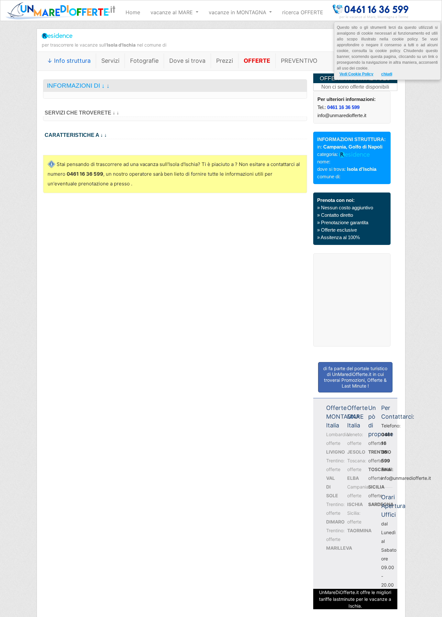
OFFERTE (257, 60)
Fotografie (144, 60)
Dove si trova (187, 60)
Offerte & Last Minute (364, 383)
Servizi (110, 60)
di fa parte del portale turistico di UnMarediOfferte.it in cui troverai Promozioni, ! (355, 377)
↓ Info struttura (69, 60)
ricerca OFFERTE (302, 12)
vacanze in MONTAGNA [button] (238, 12)
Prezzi (224, 60)
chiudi (386, 74)
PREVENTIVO (299, 60)
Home (133, 12)
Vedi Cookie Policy (356, 74)
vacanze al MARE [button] (172, 12)
